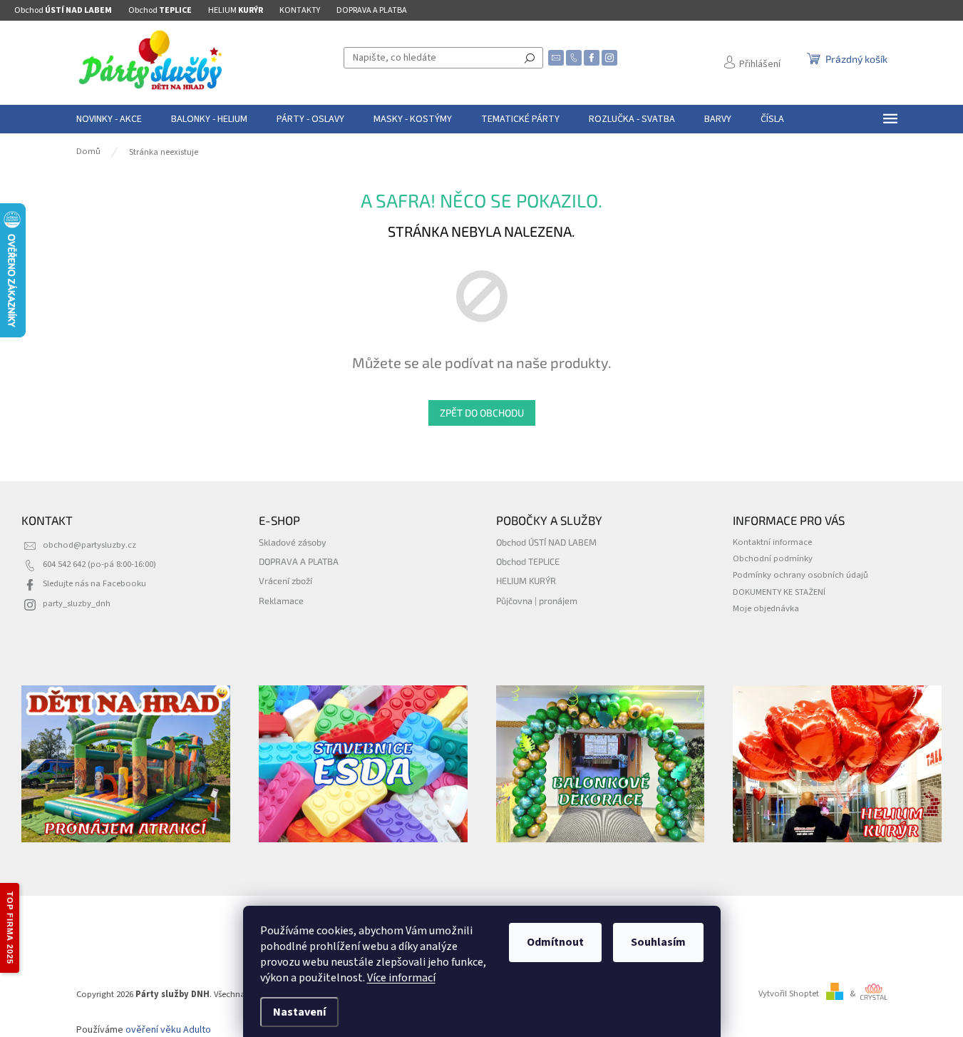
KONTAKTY (299, 10)
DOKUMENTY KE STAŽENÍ (779, 592)
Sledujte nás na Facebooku (94, 583)
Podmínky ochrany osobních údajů (800, 574)
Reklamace (281, 600)
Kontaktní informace (772, 542)
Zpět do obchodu (482, 413)
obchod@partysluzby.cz (89, 544)
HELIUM (235, 10)
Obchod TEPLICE (528, 561)
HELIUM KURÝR (526, 580)
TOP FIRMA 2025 (10, 928)
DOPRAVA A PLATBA (371, 10)
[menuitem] (109, 119)
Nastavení (299, 1012)
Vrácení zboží (285, 580)
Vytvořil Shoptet (788, 993)
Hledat (529, 57)
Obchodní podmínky (773, 558)
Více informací (401, 978)
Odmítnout (555, 942)
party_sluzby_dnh (76, 603)
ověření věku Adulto (168, 1030)
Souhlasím (658, 942)
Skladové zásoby (292, 542)
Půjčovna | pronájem (536, 600)
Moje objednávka (766, 608)
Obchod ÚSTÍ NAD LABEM (546, 542)
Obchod (63, 10)
